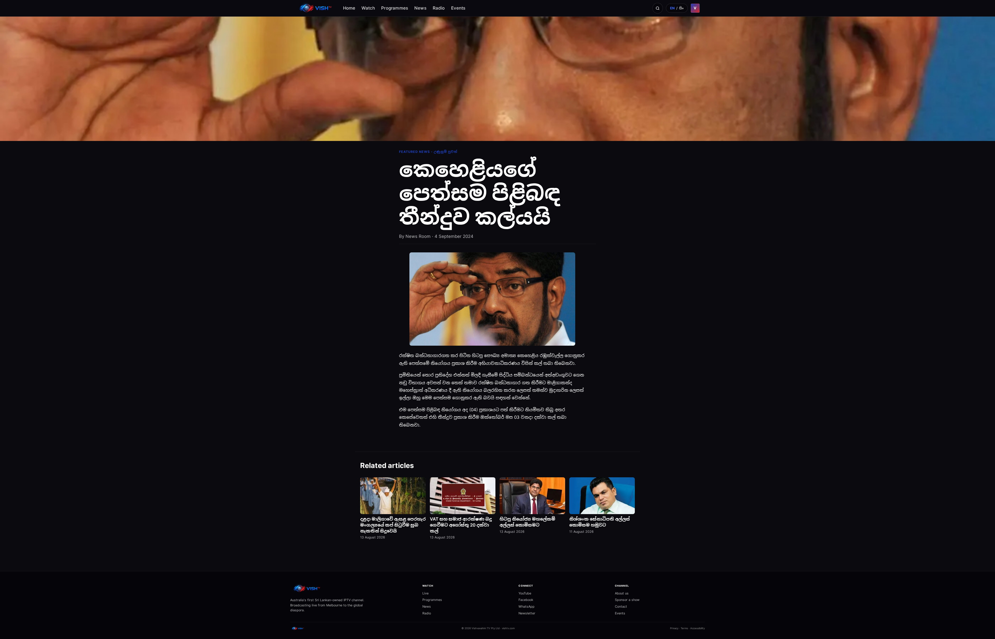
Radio (439, 8)
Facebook (525, 600)
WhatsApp (526, 606)
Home (349, 8)
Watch (368, 8)
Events (458, 8)
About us (622, 593)
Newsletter (526, 613)
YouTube (524, 593)
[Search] (657, 8)
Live (425, 593)
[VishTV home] (316, 8)
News (420, 8)
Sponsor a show (627, 600)
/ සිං (677, 8)
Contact (621, 606)
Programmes (394, 8)
